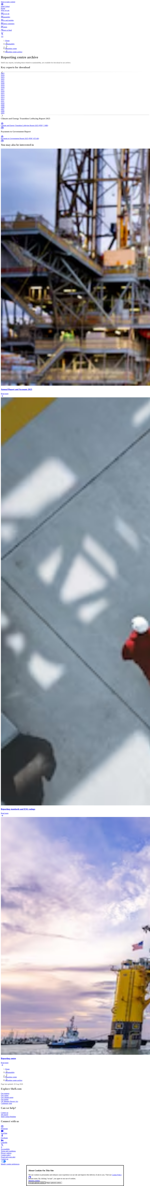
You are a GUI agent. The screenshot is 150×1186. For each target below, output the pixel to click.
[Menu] (75, 36)
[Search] (75, 34)
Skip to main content (8, 2)
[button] (75, 11)
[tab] (75, 73)
